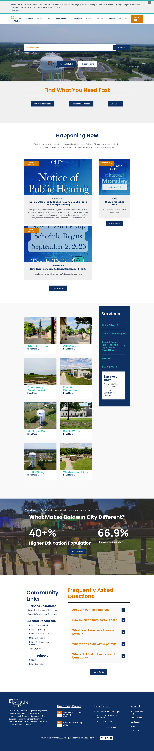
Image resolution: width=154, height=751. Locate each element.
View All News (58, 288)
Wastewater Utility (75, 472)
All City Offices (68, 727)
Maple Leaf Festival (37, 638)
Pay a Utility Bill (66, 64)
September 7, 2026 (106, 164)
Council (29, 18)
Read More (33, 349)
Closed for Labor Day (114, 203)
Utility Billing (36, 472)
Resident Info (136, 717)
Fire (48, 18)
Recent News (88, 64)
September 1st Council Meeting (73, 713)
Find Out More (77, 551)
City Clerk (69, 346)
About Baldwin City (137, 712)
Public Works (71, 431)
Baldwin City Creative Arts (40, 625)
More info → (16, 11)
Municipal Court (38, 431)
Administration (37, 346)
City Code (115, 104)
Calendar (99, 18)
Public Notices (31, 164)
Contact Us (135, 722)
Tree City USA (35, 649)
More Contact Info (108, 728)
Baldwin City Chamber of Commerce (113, 385)
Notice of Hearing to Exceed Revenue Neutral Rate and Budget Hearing (58, 203)
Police (40, 18)
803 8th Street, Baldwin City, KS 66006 (108, 716)
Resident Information (81, 104)
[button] (61, 19)
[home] (17, 18)
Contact (111, 18)
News (88, 18)
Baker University (36, 664)
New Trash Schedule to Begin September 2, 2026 (58, 269)
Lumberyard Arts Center (39, 633)
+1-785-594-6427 (104, 722)
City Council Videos (42, 104)
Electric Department (71, 388)
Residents (77, 18)
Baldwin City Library (37, 629)
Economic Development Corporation (109, 393)
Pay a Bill (137, 18)
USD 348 (32, 660)
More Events (114, 223)
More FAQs (99, 672)
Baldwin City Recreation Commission (39, 643)
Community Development (36, 388)
